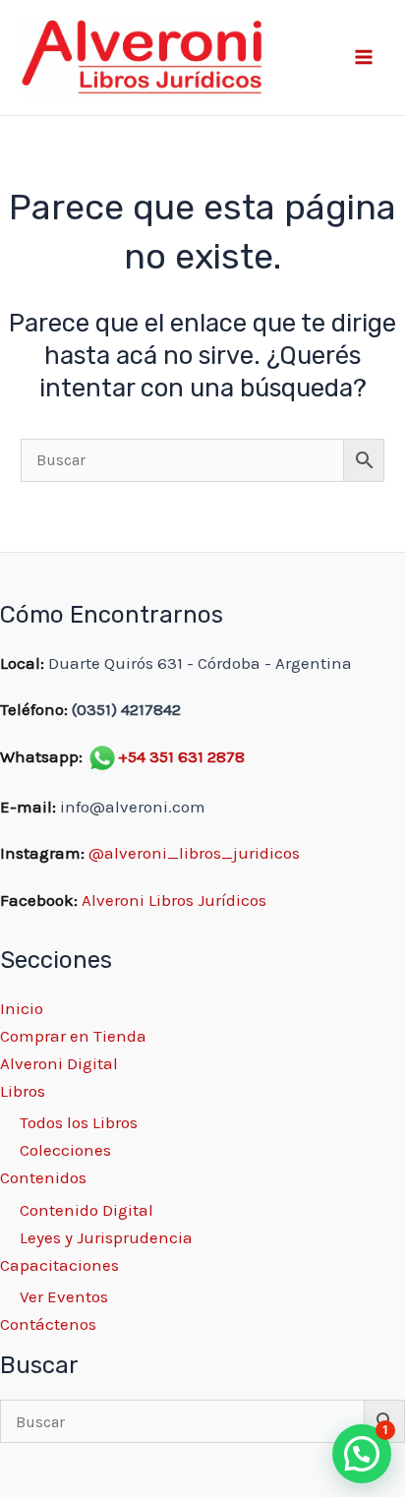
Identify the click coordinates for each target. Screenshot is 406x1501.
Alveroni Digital (59, 1063)
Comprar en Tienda (73, 1036)
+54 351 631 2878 (181, 756)
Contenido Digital (86, 1210)
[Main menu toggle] (363, 58)
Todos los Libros (79, 1122)
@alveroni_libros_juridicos (194, 853)
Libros (22, 1091)
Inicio (21, 1008)
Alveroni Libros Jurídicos (174, 900)
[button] (361, 1453)
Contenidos (43, 1177)
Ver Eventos (64, 1296)
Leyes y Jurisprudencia (106, 1237)
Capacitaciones (59, 1265)
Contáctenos (48, 1324)
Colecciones (65, 1150)
